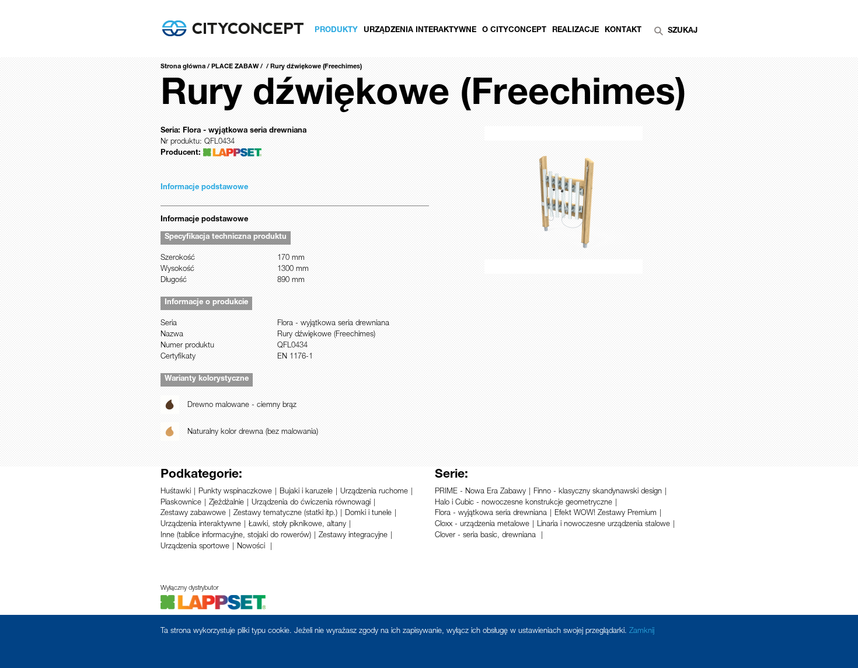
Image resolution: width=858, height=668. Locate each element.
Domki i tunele (368, 513)
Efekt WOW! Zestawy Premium (605, 513)
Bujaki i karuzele (306, 492)
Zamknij (641, 631)
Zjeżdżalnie (226, 503)
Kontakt (623, 30)
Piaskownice (181, 503)
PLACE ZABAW (235, 67)
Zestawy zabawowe (193, 513)
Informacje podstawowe (204, 188)
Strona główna (183, 67)
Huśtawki (176, 492)
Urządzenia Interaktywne (420, 30)
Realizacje (575, 30)
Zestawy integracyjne (353, 536)
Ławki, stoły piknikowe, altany (297, 524)
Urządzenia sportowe (195, 547)
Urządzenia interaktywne (201, 524)
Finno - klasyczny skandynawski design (597, 492)
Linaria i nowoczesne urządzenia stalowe (603, 524)
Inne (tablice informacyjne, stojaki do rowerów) (236, 536)
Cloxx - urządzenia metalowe (482, 524)
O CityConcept (514, 30)
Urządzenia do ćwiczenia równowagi (311, 503)
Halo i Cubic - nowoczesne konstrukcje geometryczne (523, 503)
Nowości (252, 547)
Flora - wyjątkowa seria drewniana (491, 513)
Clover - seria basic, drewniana (486, 536)
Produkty (336, 30)
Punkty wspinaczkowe (235, 492)
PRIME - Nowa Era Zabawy (480, 492)
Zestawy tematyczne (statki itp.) (285, 513)
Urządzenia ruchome (374, 492)
